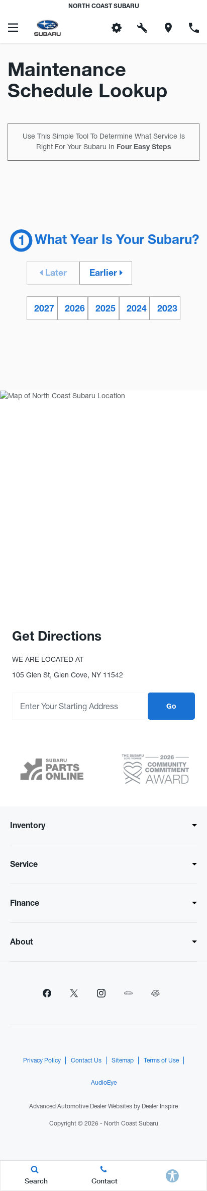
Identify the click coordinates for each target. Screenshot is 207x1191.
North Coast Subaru (131, 1123)
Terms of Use (161, 1060)
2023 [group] (167, 309)
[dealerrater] (155, 993)
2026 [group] (75, 309)
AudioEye (104, 1082)
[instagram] (101, 993)
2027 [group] (44, 309)
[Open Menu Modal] (13, 28)
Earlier (104, 274)
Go (171, 707)
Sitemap (123, 1060)
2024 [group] (137, 309)
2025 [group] (105, 309)
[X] (74, 993)
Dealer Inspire (160, 1106)
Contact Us (86, 1060)
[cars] (128, 993)
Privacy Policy (42, 1060)
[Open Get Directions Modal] (168, 28)
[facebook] (47, 993)
